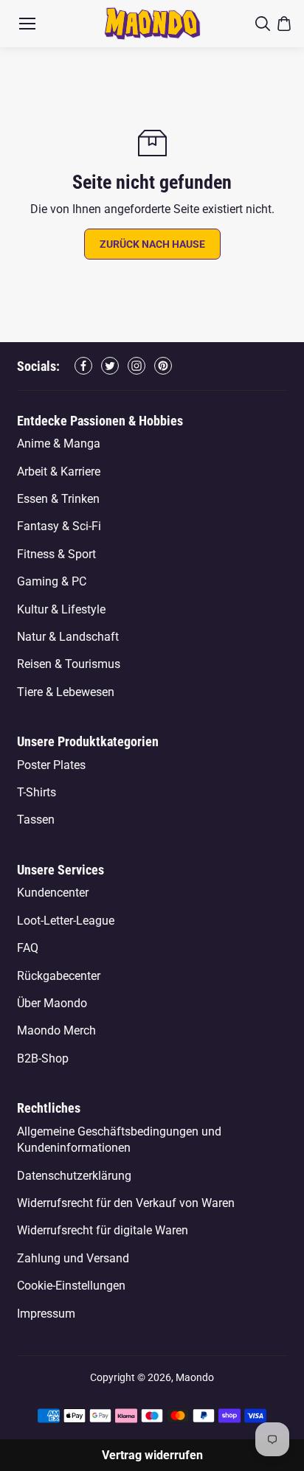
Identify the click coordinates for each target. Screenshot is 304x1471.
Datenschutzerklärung (74, 1176)
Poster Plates (51, 765)
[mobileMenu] (27, 23)
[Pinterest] (163, 366)
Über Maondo (52, 1003)
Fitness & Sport (56, 554)
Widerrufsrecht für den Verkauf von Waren (126, 1203)
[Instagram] (136, 366)
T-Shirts (36, 792)
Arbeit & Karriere (58, 472)
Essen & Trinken (58, 499)
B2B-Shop (43, 1058)
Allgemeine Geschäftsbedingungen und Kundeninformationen (119, 1139)
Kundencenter (53, 893)
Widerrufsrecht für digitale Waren (102, 1230)
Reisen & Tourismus (68, 664)
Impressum (46, 1314)
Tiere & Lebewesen (65, 692)
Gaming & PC (51, 581)
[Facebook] (83, 366)
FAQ (27, 948)
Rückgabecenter (58, 976)
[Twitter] (110, 366)
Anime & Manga (58, 444)
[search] (263, 23)
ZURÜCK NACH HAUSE (152, 244)
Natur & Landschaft (68, 637)
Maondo (195, 1377)
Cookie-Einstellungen (71, 1286)
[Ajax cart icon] (284, 23)
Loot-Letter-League (65, 921)
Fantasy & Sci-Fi (59, 526)
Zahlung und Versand (73, 1258)
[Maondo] (152, 23)
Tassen (36, 820)
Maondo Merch (56, 1030)
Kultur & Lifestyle (61, 609)
